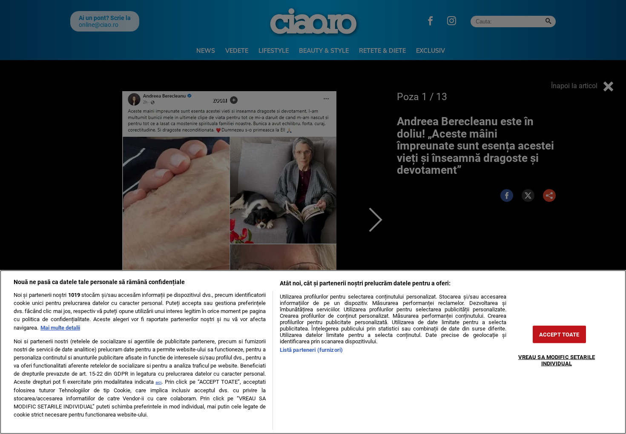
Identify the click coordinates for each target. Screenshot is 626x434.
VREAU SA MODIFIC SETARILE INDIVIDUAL (556, 360)
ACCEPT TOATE (559, 334)
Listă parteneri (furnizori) (311, 350)
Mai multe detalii (60, 328)
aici (158, 382)
